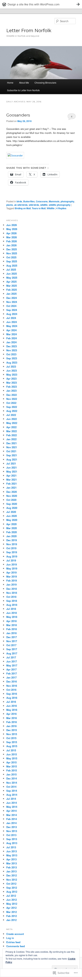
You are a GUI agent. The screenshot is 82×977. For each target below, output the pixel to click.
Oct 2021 (11, 451)
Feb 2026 (11, 241)
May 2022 (11, 423)
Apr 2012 (11, 907)
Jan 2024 (11, 342)
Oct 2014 (11, 786)
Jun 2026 (11, 225)
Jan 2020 (11, 536)
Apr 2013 (11, 859)
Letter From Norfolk (28, 30)
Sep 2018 (11, 601)
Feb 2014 (11, 819)
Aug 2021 (11, 459)
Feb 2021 (11, 483)
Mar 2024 (11, 334)
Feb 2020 (11, 532)
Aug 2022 (11, 411)
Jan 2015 (11, 774)
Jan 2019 (11, 584)
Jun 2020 (11, 516)
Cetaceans (42, 201)
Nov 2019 (11, 544)
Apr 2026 (11, 233)
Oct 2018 (11, 597)
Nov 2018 (11, 593)
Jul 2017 (11, 657)
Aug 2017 (11, 653)
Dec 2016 (11, 681)
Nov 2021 (11, 447)
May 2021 (11, 471)
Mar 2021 (11, 479)
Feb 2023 (11, 386)
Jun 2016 (11, 706)
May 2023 (11, 374)
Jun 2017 (11, 661)
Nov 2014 (11, 782)
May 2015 (11, 758)
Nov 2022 (11, 399)
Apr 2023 (11, 378)
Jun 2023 (11, 370)
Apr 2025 (11, 281)
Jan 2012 (11, 920)
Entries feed (13, 942)
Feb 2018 (11, 629)
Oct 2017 (11, 645)
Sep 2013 (11, 839)
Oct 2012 (11, 883)
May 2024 (11, 326)
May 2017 (11, 665)
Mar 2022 (11, 431)
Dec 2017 (11, 637)
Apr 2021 (11, 475)
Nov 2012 (11, 879)
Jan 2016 (11, 726)
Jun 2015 (11, 754)
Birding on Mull (23, 208)
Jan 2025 (11, 293)
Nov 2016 (11, 685)
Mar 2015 (11, 766)
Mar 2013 (11, 863)
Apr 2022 (11, 427)
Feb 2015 (11, 770)
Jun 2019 (11, 564)
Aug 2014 (11, 794)
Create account (15, 934)
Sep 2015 (11, 742)
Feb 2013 (11, 867)
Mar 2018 (11, 625)
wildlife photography (60, 205)
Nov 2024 (11, 302)
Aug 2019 (11, 556)
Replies (61, 208)
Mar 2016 (11, 718)
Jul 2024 (11, 318)
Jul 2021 (11, 463)
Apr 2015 (11, 762)
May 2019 (11, 568)
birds (19, 201)
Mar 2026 (11, 237)
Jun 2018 (11, 613)
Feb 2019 (11, 580)
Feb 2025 (11, 289)
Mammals (54, 201)
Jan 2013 (11, 871)
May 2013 (11, 855)
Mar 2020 (11, 528)
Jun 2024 (11, 322)
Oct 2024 (11, 306)
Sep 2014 (11, 790)
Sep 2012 (11, 887)
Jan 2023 (11, 390)
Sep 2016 (11, 694)
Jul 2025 (11, 269)
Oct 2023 (11, 354)
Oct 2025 (11, 257)
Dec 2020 (11, 492)
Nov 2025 (11, 253)
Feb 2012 (11, 916)
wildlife (44, 205)
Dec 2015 (11, 730)
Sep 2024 (11, 310)
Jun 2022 (11, 419)
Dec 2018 (11, 589)
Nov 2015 (11, 734)
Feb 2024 (11, 338)
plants (9, 205)
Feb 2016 (11, 722)
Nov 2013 (11, 831)
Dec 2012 (11, 875)
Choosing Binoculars (45, 82)
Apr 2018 (11, 621)
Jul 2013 (11, 847)
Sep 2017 (11, 649)
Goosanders (18, 115)
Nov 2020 (11, 496)
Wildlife (51, 208)
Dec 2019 (11, 540)
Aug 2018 (11, 605)
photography (67, 201)
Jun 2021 (11, 467)
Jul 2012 (11, 895)
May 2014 (11, 807)
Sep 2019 (11, 552)
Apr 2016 (11, 714)
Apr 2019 (11, 572)
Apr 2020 (11, 524)
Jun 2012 (11, 899)
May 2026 (11, 229)
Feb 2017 (11, 673)
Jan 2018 (11, 633)
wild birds (34, 205)
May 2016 (11, 710)
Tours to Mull (39, 208)
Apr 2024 (11, 330)
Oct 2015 (11, 738)
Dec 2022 (11, 395)
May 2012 (11, 903)
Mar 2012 (11, 912)
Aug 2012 (11, 891)
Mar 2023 (11, 382)
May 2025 (11, 277)
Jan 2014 (11, 823)
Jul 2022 (11, 415)
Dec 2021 (11, 443)
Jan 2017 (11, 677)
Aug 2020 (11, 508)
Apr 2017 (11, 669)
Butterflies (29, 201)
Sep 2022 (11, 407)
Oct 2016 (11, 689)
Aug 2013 (11, 843)
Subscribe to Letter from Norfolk (23, 90)
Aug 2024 (11, 314)
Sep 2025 (11, 261)
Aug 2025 (11, 265)
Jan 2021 (11, 487)
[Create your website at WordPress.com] (41, 4)
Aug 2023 (11, 362)
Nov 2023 (11, 350)
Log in (10, 938)
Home (10, 82)
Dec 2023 (11, 346)
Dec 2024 (11, 298)
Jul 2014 (11, 798)
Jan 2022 (11, 439)
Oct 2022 (11, 403)
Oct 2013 (11, 835)
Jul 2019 (11, 560)
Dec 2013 (11, 827)
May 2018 (11, 617)
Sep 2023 (11, 358)
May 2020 (11, 520)
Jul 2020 (11, 512)
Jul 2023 (11, 366)
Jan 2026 (11, 245)
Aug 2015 (11, 746)
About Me (24, 82)
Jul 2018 (11, 609)
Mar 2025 (11, 285)
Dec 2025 (11, 249)
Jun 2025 (11, 273)
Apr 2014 (11, 811)
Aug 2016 (11, 698)
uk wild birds (21, 205)
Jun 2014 (11, 803)
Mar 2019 (11, 576)
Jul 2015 (11, 750)
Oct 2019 (11, 548)
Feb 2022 (11, 435)
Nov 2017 (11, 641)
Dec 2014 (11, 778)
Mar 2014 (11, 815)
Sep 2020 (11, 504)
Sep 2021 (11, 455)
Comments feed (15, 946)
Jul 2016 (11, 702)
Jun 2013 (11, 851)
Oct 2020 (11, 500)
